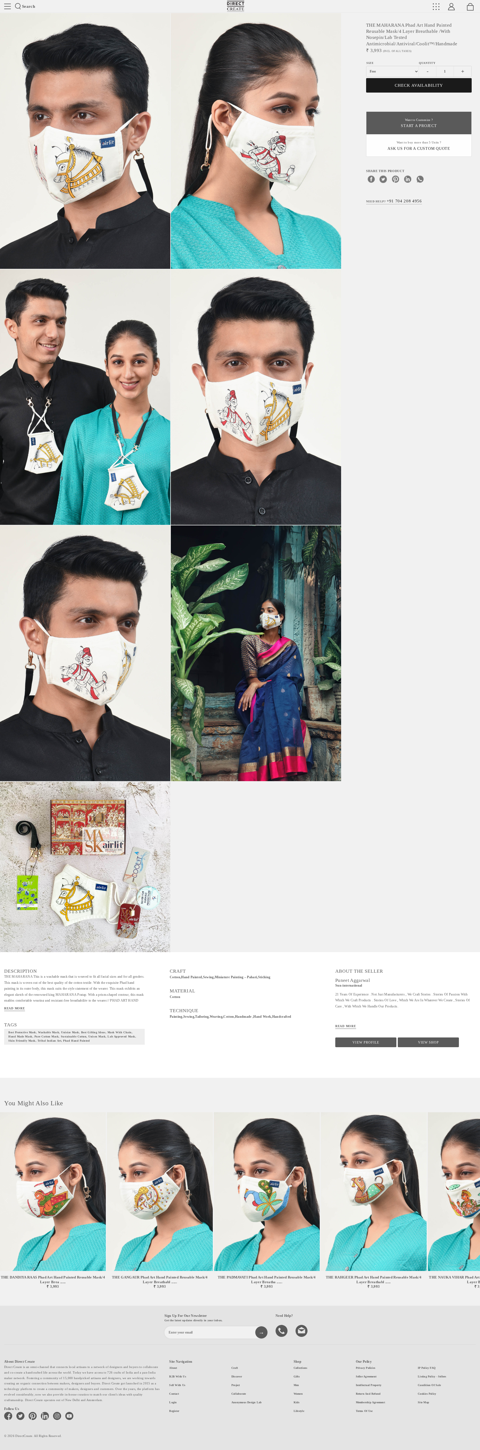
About (173, 1367)
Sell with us (177, 1385)
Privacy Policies (366, 1367)
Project (235, 1385)
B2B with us (177, 1376)
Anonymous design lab (246, 1402)
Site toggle (7, 6)
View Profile (365, 1042)
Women (298, 1393)
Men (296, 1385)
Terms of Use (364, 1410)
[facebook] (371, 179)
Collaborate (238, 1393)
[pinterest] (396, 179)
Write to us (302, 1330)
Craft (234, 1367)
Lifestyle (299, 1410)
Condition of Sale (429, 1385)
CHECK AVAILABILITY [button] (419, 85)
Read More (14, 1008)
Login (173, 1402)
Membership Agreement (370, 1402)
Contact (174, 1393)
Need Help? (394, 201)
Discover (236, 1376)
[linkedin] (408, 179)
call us (282, 1330)
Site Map (423, 1402)
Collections (300, 1367)
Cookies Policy (427, 1393)
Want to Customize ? (419, 123)
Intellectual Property (369, 1385)
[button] (473, 1201)
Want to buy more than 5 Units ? (419, 146)
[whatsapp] (420, 179)
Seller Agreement (366, 1376)
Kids (297, 1402)
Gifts (297, 1376)
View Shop (428, 1042)
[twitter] (383, 179)
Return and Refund (368, 1393)
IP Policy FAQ (427, 1367)
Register (174, 1410)
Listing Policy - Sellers (432, 1376)
